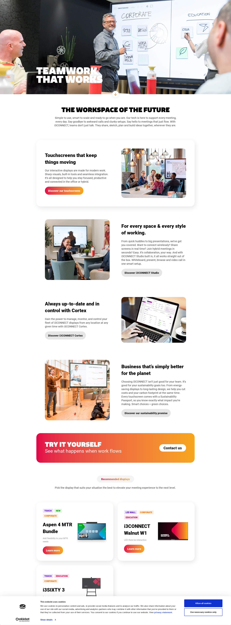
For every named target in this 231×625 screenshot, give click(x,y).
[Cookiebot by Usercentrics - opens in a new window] (22, 620)
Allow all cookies (203, 603)
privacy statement (163, 612)
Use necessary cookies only (203, 612)
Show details (46, 620)
